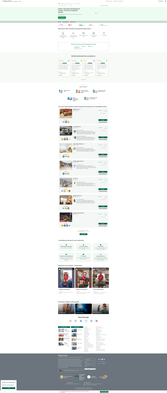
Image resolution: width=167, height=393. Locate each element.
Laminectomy (86, 349)
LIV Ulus (75, 178)
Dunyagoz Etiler (79, 334)
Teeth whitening (86, 350)
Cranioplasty (86, 348)
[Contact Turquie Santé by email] (96, 321)
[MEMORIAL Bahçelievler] (66, 217)
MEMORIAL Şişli (76, 109)
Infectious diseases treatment (100, 340)
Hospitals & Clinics (65, 21)
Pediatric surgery (86, 339)
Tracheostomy (98, 348)
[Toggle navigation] (2, 1)
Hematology (85, 340)
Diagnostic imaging (86, 334)
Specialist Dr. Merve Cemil (80, 182)
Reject (8, 390)
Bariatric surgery (86, 331)
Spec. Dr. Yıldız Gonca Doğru (81, 136)
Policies (85, 366)
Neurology (97, 335)
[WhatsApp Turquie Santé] (86, 321)
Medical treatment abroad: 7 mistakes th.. (66, 339)
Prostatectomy (86, 351)
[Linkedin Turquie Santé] (104, 359)
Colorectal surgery (98, 331)
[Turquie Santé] (59, 3)
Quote (103, 137)
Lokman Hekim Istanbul (79, 348)
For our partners (87, 364)
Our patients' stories (108, 1)
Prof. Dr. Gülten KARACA (80, 199)
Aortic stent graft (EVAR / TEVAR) (100, 344)
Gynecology (97, 333)
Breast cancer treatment (87, 343)
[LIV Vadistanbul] (66, 131)
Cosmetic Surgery (98, 326)
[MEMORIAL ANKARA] (66, 200)
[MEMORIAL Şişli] (66, 113)
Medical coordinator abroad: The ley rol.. (66, 343)
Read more (66, 69)
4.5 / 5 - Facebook (102, 363)
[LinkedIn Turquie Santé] (91, 321)
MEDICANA (61, 75)
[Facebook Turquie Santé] (75, 321)
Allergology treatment (99, 330)
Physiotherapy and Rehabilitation (100, 339)
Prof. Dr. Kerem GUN (79, 164)
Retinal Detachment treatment (100, 349)
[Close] (15, 381)
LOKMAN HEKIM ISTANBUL (78, 161)
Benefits (59, 21)
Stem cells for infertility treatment (100, 350)
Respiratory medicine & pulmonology (101, 334)
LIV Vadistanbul (100, 75)
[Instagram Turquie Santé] (70, 321)
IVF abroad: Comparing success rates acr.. (66, 330)
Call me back (161, 1)
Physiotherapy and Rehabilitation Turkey (66, 3)
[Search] (70, 5)
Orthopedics (86, 330)
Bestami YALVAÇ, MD (79, 147)
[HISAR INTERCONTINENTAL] (66, 148)
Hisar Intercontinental (79, 339)
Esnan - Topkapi (79, 343)
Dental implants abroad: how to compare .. (66, 334)
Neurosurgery (86, 335)
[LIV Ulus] (66, 182)
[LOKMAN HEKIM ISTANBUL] (66, 165)
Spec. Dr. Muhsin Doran (80, 130)
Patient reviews (72, 21)
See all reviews (83, 79)
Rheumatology (86, 341)
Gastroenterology (86, 333)
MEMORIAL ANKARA (77, 195)
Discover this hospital (103, 122)
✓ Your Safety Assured (61, 19)
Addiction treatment (87, 342)
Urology (97, 341)
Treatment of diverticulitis (99, 343)
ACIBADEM (73, 75)
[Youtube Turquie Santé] (102, 359)
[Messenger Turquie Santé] (81, 321)
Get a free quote (62, 17)
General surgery (86, 332)
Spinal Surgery (98, 332)
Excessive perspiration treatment (88, 344)
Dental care (85, 326)
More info (12, 385)
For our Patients (87, 359)
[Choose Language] (166, 1)
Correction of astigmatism (99, 342)
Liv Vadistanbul (79, 329)
